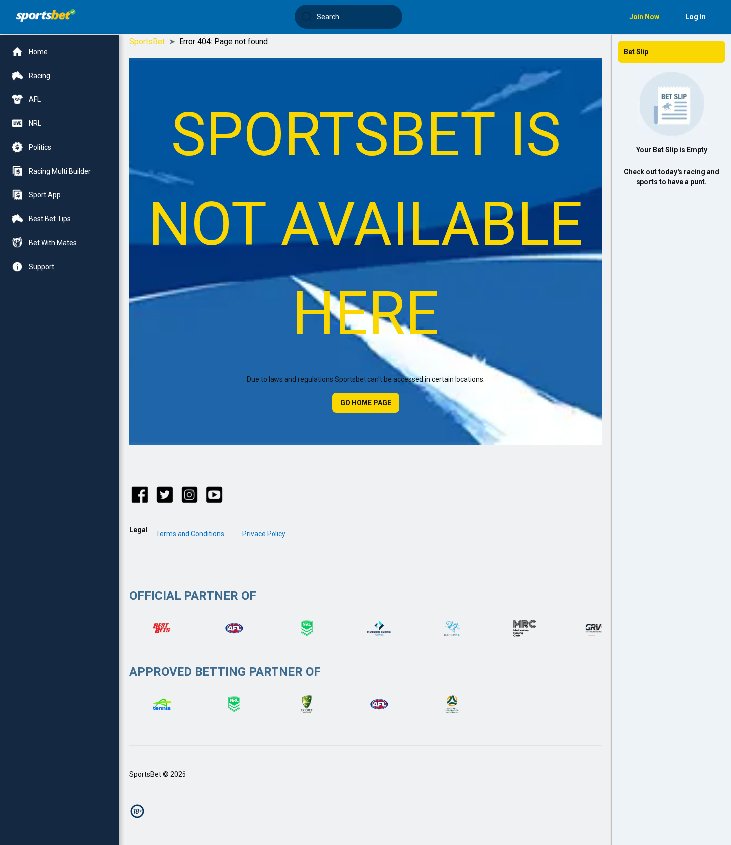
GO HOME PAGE (365, 403)
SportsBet (147, 41)
